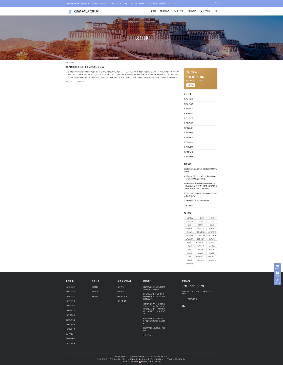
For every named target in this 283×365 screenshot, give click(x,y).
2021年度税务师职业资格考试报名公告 (85, 67)
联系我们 (192, 11)
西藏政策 (189, 260)
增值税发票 (200, 228)
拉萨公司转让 (188, 113)
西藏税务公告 (201, 260)
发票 (189, 225)
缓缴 (189, 256)
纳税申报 (212, 253)
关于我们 (206, 11)
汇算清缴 (212, 242)
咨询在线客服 (192, 299)
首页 (154, 11)
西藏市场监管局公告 (212, 256)
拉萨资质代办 (188, 133)
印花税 (212, 221)
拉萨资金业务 (188, 157)
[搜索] (216, 11)
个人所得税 (200, 218)
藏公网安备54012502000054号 (151, 361)
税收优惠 (212, 249)
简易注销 (200, 253)
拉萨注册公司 (189, 239)
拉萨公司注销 (188, 108)
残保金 (189, 242)
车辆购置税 (189, 263)
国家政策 (69, 81)
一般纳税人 (189, 218)
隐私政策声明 (122, 296)
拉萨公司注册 (188, 99)
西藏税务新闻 (212, 260)
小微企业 (212, 228)
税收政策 (189, 253)
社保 (189, 249)
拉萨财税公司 (201, 239)
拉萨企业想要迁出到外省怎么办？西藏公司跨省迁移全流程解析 (154, 320)
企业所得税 (189, 221)
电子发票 (189, 246)
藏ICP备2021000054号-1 (131, 361)
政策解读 (212, 239)
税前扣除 (200, 249)
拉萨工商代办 (188, 118)
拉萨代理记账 (188, 128)
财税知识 (95, 296)
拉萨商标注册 (188, 142)
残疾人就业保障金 (201, 242)
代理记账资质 (122, 301)
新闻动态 (165, 11)
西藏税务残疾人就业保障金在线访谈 (196, 200)
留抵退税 (212, 246)
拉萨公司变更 (188, 104)
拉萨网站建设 (188, 147)
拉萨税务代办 (188, 123)
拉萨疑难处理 (188, 137)
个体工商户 (212, 218)
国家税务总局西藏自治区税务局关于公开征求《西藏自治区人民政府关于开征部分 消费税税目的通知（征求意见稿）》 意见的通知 (200, 186)
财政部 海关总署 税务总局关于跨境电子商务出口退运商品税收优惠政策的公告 (154, 296)
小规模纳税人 (189, 232)
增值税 (212, 225)
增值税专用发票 (189, 228)
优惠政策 (200, 221)
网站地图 (166, 356)
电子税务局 (200, 246)
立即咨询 (191, 85)
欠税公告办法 (188, 205)
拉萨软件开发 (188, 152)
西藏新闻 (95, 291)
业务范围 (179, 11)
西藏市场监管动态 (201, 256)
